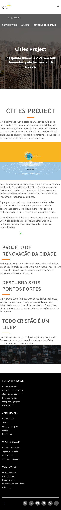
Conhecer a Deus (9, 386)
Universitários (9, 25)
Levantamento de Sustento (13, 483)
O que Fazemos (9, 472)
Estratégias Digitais (10, 426)
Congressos (7, 455)
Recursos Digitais (9, 398)
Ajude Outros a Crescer (11, 394)
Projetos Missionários (11, 447)
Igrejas (5, 430)
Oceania (25, 13)
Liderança (6, 487)
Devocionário (8, 405)
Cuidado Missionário (11, 459)
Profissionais (7, 434)
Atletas (25, 25)
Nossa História (8, 480)
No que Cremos (8, 476)
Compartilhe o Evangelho (12, 390)
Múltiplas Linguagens (11, 401)
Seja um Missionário (10, 451)
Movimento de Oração (44, 25)
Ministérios (14, 18)
